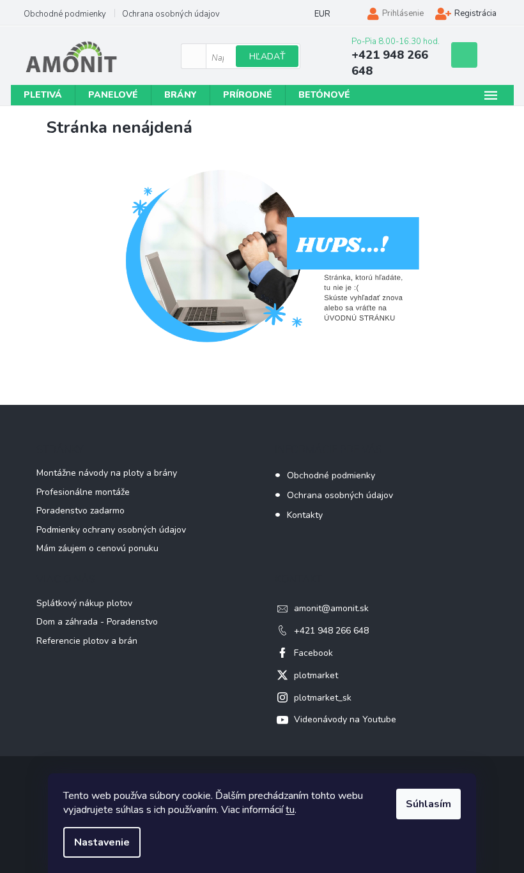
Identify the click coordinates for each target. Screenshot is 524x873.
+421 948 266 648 (331, 631)
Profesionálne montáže (83, 492)
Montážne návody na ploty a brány (106, 473)
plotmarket (316, 675)
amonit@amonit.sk (331, 608)
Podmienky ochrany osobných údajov (111, 530)
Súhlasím (428, 804)
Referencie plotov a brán (86, 641)
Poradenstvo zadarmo (80, 511)
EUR (322, 14)
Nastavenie (102, 842)
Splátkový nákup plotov (84, 603)
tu (290, 810)
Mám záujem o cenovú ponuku (97, 548)
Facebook (313, 653)
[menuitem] (43, 95)
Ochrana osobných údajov (171, 14)
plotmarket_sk (322, 698)
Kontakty (305, 515)
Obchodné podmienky (65, 14)
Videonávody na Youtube (345, 719)
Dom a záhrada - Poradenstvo (97, 622)
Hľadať (267, 56)
